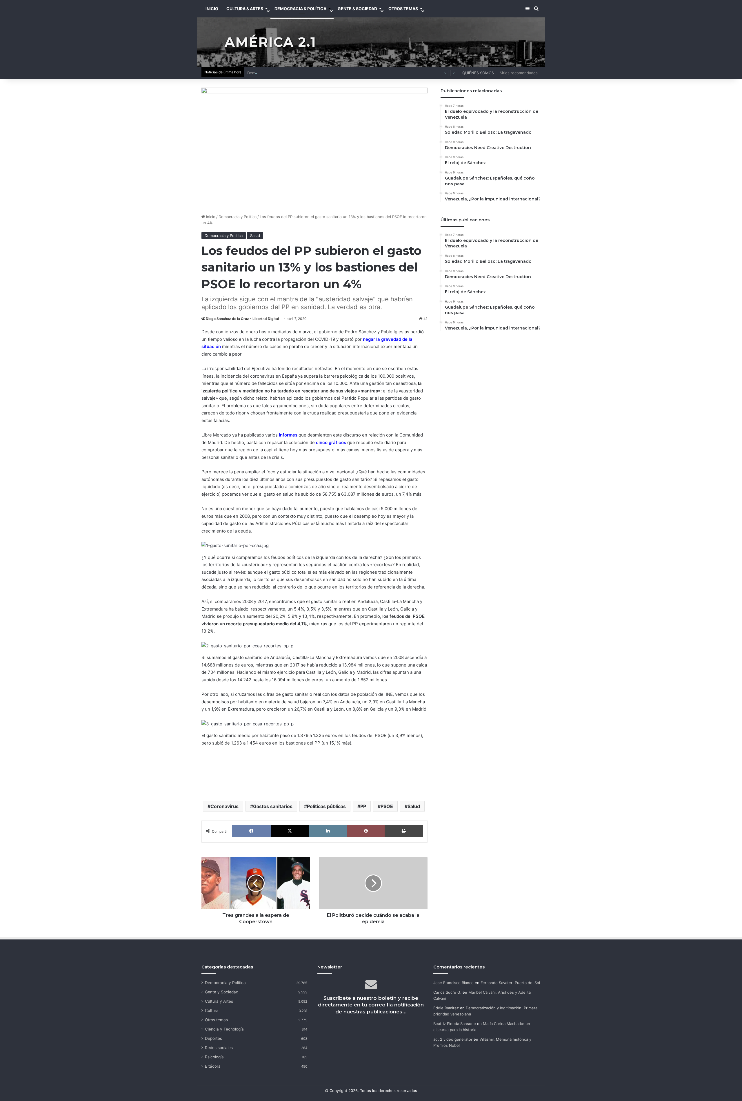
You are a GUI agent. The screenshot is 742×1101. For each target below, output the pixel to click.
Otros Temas (403, 8)
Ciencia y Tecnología (224, 1029)
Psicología (214, 1057)
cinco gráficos (331, 442)
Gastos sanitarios (272, 806)
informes (288, 435)
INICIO (211, 8)
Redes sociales (219, 1047)
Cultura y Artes (219, 1001)
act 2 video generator (452, 1039)
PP (363, 806)
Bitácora (213, 1066)
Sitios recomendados (519, 72)
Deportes (213, 1038)
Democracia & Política (300, 8)
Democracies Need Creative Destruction (283, 72)
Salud (255, 235)
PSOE (387, 806)
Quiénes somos (478, 72)
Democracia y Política (238, 216)
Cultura (212, 1010)
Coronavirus (224, 806)
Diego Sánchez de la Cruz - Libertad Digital (242, 318)
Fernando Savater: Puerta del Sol (510, 982)
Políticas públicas (326, 806)
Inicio (210, 216)
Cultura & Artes (244, 8)
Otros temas (216, 1019)
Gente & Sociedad (357, 8)
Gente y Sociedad (221, 992)
